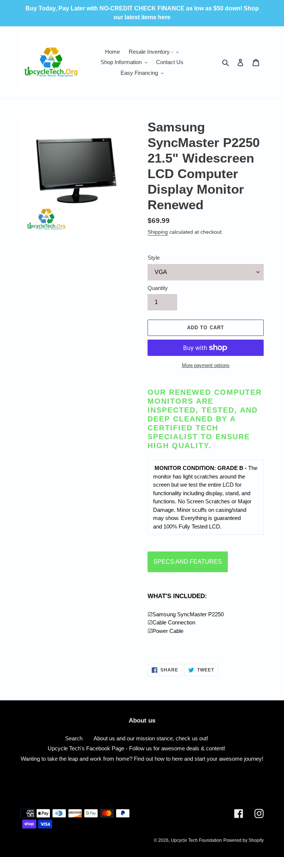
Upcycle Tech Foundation (196, 840)
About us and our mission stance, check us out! (151, 738)
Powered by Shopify (243, 840)
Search (73, 738)
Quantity (158, 288)
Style (154, 257)
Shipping (158, 232)
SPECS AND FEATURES (187, 561)
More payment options (206, 365)
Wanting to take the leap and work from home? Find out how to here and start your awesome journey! (142, 759)
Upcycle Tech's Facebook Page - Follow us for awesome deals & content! (136, 748)
